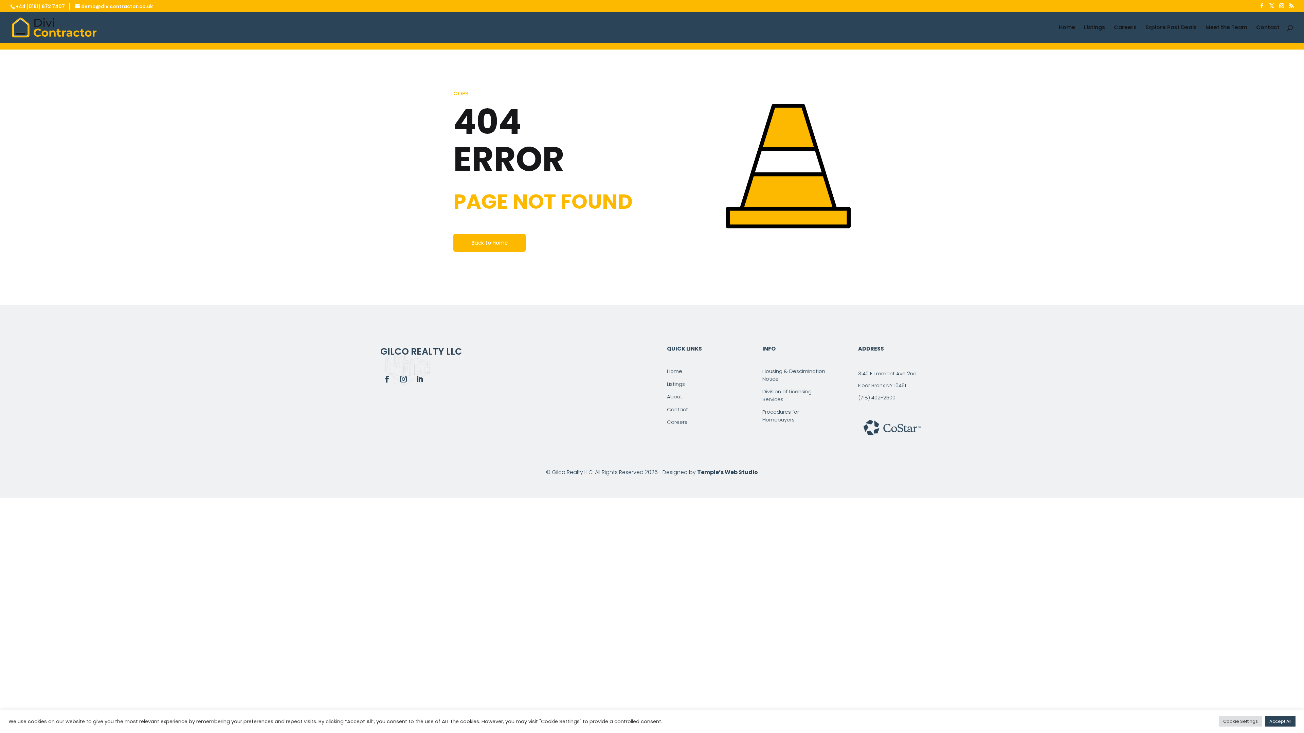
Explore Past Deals (1171, 28)
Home (1067, 28)
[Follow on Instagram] (403, 379)
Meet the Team (1226, 28)
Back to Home (489, 242)
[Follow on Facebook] (387, 379)
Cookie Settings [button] (1240, 721)
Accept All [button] (1280, 721)
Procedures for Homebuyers (780, 415)
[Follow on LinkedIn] (420, 379)
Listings (1094, 28)
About (674, 396)
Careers (1125, 28)
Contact (1268, 28)
